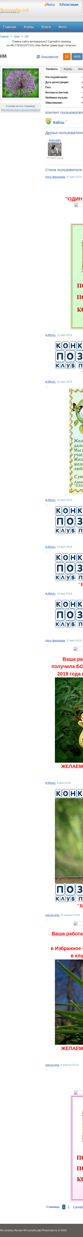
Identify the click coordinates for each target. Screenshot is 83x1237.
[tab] (52, 69)
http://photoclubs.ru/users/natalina (20, 110)
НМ (26, 36)
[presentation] (51, 69)
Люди (17, 36)
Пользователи (49, 56)
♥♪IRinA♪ (50, 335)
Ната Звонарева (55, 176)
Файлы (58, 122)
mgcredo (55, 140)
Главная (4, 36)
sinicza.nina (52, 915)
